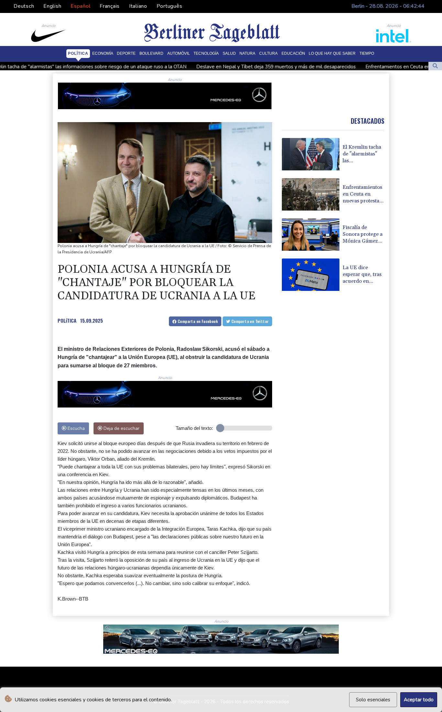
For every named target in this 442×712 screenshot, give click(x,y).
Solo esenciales (373, 699)
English (52, 6)
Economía (102, 53)
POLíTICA (67, 320)
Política (78, 53)
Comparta (197, 321)
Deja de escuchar (120, 428)
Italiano (138, 6)
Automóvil (178, 53)
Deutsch (24, 6)
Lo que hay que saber (332, 53)
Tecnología (206, 53)
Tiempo (366, 53)
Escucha (75, 428)
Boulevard (151, 53)
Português (169, 6)
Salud (229, 53)
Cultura (268, 53)
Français (110, 6)
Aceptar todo (419, 699)
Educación (293, 53)
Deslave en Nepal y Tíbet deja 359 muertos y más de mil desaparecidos (233, 66)
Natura (247, 53)
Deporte (126, 53)
